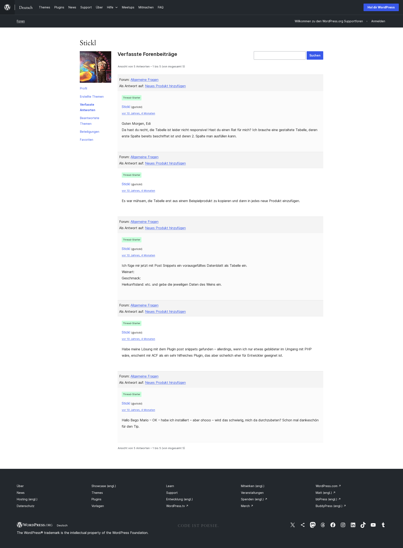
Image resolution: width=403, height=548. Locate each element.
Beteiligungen (89, 131)
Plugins (96, 499)
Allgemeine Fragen (144, 80)
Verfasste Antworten (87, 107)
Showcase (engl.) (104, 486)
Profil (83, 88)
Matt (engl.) (326, 492)
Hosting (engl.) (27, 499)
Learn (170, 486)
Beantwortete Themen (89, 120)
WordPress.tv (177, 506)
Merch (247, 506)
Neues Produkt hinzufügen (165, 86)
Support (172, 492)
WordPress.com (328, 486)
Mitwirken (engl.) (252, 486)
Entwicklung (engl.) (179, 499)
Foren (21, 21)
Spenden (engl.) (254, 499)
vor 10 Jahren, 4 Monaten (138, 113)
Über (20, 486)
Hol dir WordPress (381, 7)
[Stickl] (95, 67)
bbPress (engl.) (328, 499)
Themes (97, 492)
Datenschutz (25, 506)
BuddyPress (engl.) (331, 506)
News (21, 492)
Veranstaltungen (252, 492)
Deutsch (62, 525)
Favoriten (86, 139)
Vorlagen (98, 506)
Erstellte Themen (92, 96)
